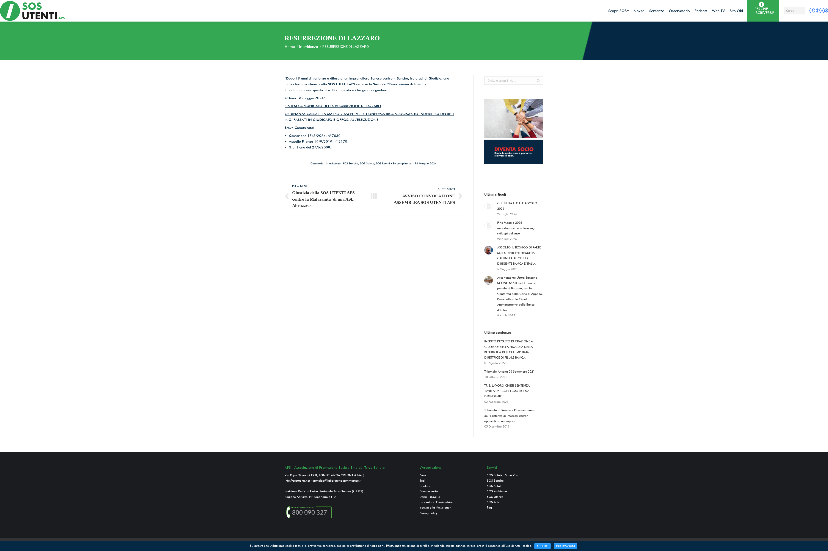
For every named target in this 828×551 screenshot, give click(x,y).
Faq (489, 507)
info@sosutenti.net (297, 480)
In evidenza (308, 46)
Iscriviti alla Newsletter (435, 507)
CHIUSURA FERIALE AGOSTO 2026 (517, 205)
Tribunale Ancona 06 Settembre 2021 (509, 371)
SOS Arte (493, 502)
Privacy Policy (428, 513)
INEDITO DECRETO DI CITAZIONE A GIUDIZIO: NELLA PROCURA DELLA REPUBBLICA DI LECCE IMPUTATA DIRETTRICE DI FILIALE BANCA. (508, 349)
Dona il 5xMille (429, 496)
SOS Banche (350, 163)
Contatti (424, 486)
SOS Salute (367, 163)
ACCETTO (542, 546)
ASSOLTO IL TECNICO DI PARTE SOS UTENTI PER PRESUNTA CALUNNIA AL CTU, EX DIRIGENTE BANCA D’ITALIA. (519, 255)
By (402, 163)
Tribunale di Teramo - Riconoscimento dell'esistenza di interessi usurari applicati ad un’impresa (509, 416)
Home (290, 46)
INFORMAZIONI (565, 546)
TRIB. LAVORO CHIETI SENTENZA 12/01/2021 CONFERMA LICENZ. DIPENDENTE (507, 391)
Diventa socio (428, 491)
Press (422, 475)
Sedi (422, 480)
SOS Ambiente (497, 491)
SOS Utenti (383, 163)
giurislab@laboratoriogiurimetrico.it (336, 480)
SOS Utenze (495, 496)
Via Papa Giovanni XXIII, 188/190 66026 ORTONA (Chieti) (324, 475)
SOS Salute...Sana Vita (502, 475)
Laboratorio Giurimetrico (436, 502)
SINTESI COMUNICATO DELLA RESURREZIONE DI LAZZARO (333, 106)
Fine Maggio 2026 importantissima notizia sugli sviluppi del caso (516, 228)
